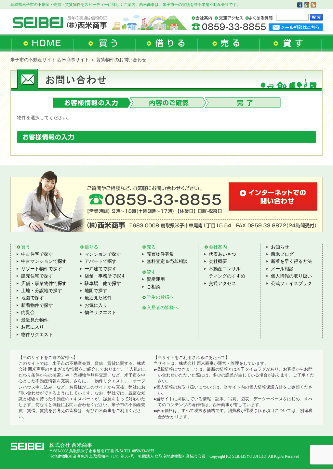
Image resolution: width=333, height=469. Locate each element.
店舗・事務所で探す (105, 276)
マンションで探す (103, 254)
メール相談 (282, 268)
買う (25, 247)
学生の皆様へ (160, 297)
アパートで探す (100, 261)
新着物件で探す (37, 305)
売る (151, 247)
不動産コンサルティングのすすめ (227, 272)
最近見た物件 (34, 320)
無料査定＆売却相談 (167, 261)
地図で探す (32, 297)
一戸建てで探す (100, 268)
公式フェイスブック (291, 283)
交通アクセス (222, 283)
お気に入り (32, 327)
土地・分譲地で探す (41, 290)
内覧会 (28, 312)
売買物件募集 (160, 254)
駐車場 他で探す (103, 283)
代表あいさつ (222, 254)
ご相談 (153, 286)
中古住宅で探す (37, 254)
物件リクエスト (37, 334)
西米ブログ (282, 254)
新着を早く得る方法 (291, 261)
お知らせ (280, 247)
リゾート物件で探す (41, 268)
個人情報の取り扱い (291, 276)
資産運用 (156, 279)
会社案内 (218, 247)
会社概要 (218, 261)
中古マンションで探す (44, 261)
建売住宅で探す (37, 276)
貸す (151, 272)
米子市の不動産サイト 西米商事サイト (49, 59)
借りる (91, 247)
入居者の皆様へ (163, 307)
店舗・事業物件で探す (44, 283)
